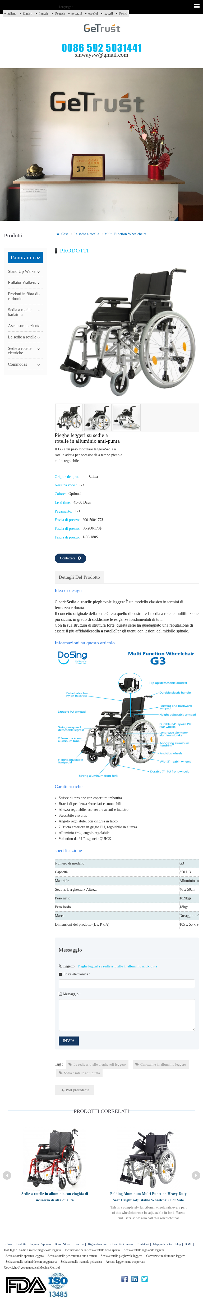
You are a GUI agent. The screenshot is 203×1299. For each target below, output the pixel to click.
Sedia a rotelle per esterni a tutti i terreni (72, 1256)
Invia (69, 1041)
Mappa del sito (162, 1244)
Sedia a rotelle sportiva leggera (25, 1256)
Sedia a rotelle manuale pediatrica (81, 1262)
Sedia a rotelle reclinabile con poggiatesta (31, 1262)
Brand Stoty (62, 1244)
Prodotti (21, 1244)
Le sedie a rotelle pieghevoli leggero (99, 1064)
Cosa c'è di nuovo (121, 1244)
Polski (123, 13)
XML (188, 1244)
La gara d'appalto (40, 1244)
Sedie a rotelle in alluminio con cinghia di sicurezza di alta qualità (54, 1197)
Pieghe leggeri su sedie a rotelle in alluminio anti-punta (117, 966)
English (27, 13)
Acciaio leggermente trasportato (125, 1262)
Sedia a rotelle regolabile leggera (144, 1250)
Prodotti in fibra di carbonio (23, 296)
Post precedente (77, 1090)
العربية (108, 13)
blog (178, 1244)
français (43, 13)
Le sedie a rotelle (86, 234)
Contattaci (67, 558)
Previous (7, 1175)
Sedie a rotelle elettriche (19, 350)
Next (196, 1175)
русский (76, 13)
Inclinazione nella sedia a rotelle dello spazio (92, 1250)
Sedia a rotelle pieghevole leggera (40, 1250)
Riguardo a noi (97, 1244)
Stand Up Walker (22, 271)
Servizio (79, 1244)
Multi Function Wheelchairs (125, 234)
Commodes (17, 364)
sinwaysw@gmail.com (101, 54)
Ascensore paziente (24, 325)
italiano (11, 13)
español (93, 13)
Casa (64, 234)
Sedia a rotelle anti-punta (82, 1073)
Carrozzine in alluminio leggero (163, 1064)
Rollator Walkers (22, 282)
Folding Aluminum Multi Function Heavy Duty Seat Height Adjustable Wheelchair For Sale (148, 1197)
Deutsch (60, 13)
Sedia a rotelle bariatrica (19, 312)
